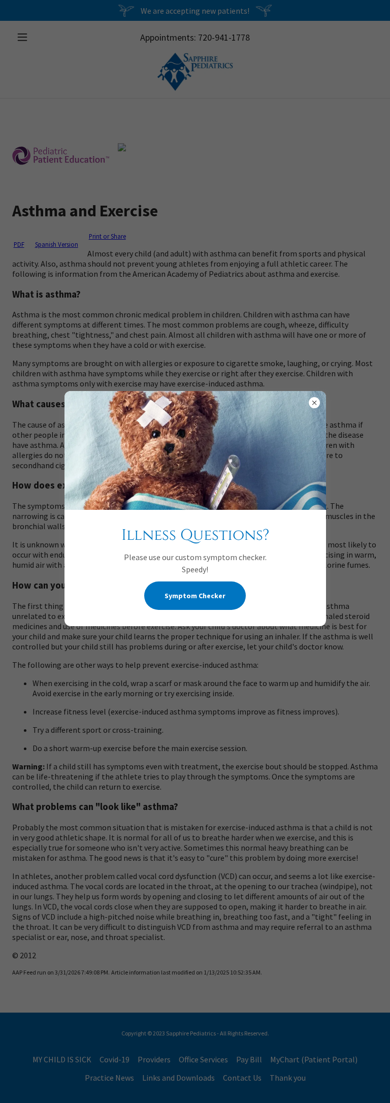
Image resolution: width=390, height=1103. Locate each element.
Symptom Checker (195, 595)
